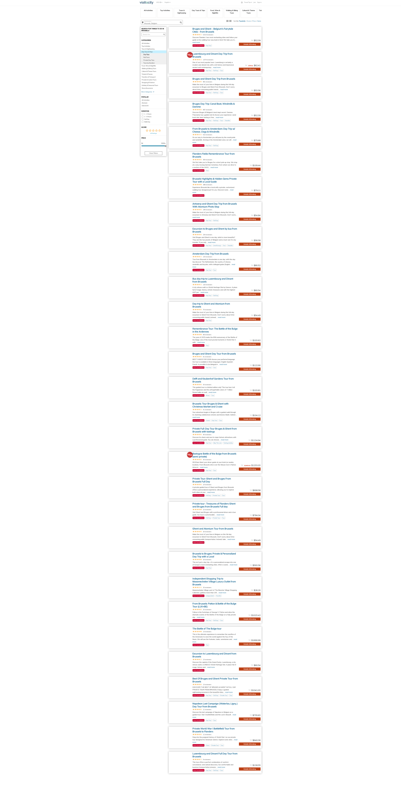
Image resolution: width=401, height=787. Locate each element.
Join (254, 2)
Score (249, 21)
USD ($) (158, 2)
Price (254, 21)
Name (259, 21)
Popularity (242, 21)
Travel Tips (247, 2)
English (167, 2)
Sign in (259, 2)
